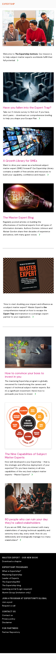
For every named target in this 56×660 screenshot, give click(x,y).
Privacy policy (8, 619)
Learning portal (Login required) (17, 589)
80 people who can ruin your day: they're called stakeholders (26, 521)
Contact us (7, 615)
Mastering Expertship (12, 574)
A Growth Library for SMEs (20, 161)
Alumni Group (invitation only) (16, 592)
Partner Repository (11, 632)
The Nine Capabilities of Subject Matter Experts (26, 455)
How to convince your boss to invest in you (24, 374)
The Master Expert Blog (18, 217)
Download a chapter (12, 561)
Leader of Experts (10, 578)
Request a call (8, 605)
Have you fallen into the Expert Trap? (27, 107)
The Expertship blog (11, 585)
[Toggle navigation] (50, 4)
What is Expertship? (11, 571)
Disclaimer (7, 622)
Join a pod (7, 602)
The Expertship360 (11, 582)
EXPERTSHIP (8, 3)
